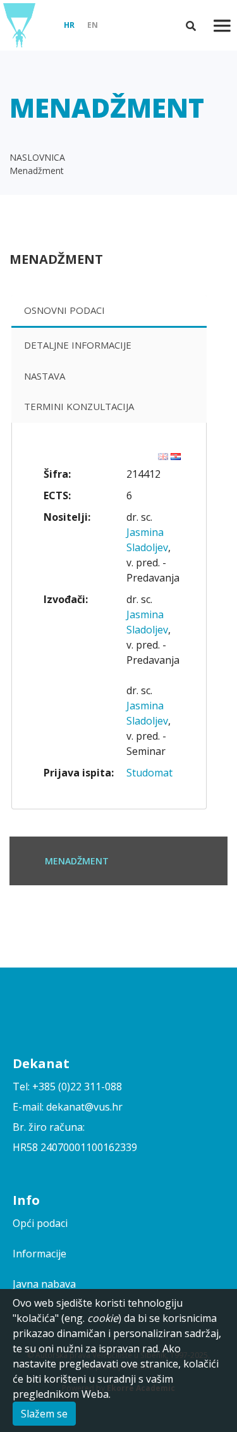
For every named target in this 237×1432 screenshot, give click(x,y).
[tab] (109, 311)
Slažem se (44, 1414)
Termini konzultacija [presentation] (79, 406)
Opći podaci (40, 1223)
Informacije (39, 1254)
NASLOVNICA (37, 157)
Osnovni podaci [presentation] (64, 310)
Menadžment (36, 171)
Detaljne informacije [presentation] (77, 345)
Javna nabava (44, 1284)
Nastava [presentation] (44, 376)
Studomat (149, 773)
